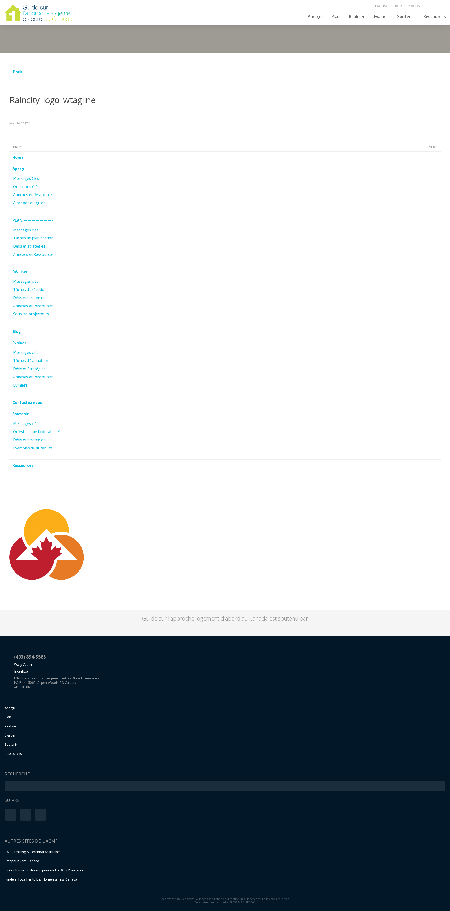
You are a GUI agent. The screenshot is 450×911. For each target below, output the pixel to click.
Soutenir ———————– (36, 413)
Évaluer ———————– (34, 342)
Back (17, 71)
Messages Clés (26, 178)
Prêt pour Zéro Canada (22, 861)
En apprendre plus (398, 589)
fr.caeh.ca (21, 671)
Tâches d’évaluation (30, 360)
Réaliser (356, 16)
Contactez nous (406, 6)
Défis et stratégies (29, 246)
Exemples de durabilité (33, 448)
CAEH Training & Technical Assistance (32, 852)
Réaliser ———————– (35, 271)
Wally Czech (23, 664)
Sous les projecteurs (31, 313)
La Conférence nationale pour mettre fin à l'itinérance (44, 870)
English (381, 6)
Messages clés (25, 230)
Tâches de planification (33, 238)
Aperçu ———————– (34, 168)
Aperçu (315, 16)
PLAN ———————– (32, 220)
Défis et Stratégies (29, 368)
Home (18, 157)
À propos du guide (29, 202)
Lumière (20, 385)
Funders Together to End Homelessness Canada (41, 879)
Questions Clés (26, 186)
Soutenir (405, 16)
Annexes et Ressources (33, 194)
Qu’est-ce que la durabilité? (36, 431)
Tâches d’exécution (30, 289)
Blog (16, 331)
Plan (335, 16)
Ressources (434, 16)
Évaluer (381, 16)
